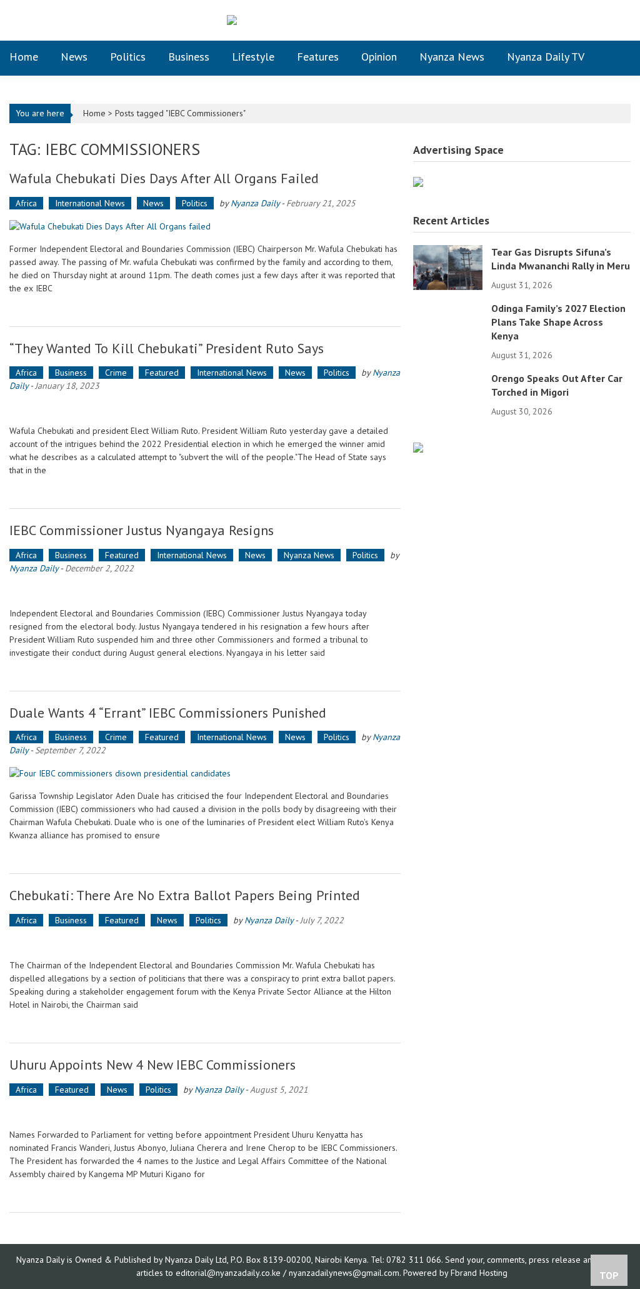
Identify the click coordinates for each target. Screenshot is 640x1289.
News (74, 56)
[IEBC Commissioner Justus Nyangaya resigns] (205, 591)
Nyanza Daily (255, 203)
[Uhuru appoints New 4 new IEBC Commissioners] (205, 1112)
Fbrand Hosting (479, 1272)
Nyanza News (451, 56)
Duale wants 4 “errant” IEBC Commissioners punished (167, 712)
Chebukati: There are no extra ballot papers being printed (184, 895)
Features (318, 56)
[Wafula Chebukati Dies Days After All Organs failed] (205, 226)
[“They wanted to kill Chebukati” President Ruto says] (205, 408)
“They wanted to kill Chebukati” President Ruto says (166, 348)
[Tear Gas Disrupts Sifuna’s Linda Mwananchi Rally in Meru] (447, 267)
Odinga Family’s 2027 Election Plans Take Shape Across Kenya (558, 322)
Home (23, 56)
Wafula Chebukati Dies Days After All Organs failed (164, 178)
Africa (26, 203)
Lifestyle (253, 56)
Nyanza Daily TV (545, 56)
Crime (116, 372)
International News (90, 203)
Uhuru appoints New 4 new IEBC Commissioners (152, 1064)
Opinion (379, 56)
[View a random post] (612, 57)
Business (188, 56)
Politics (128, 56)
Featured (162, 372)
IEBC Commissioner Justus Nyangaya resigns (141, 530)
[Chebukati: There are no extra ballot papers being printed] (205, 943)
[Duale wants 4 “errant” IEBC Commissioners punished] (205, 773)
